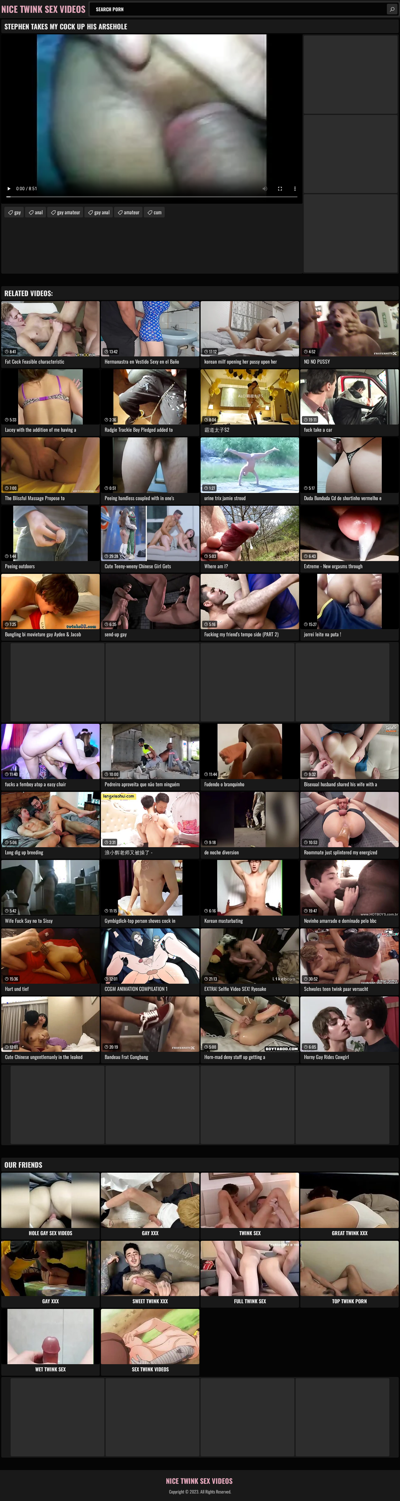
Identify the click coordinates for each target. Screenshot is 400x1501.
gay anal (102, 212)
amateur (131, 212)
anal (39, 212)
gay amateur (68, 212)
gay (17, 212)
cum (158, 212)
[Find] (392, 9)
